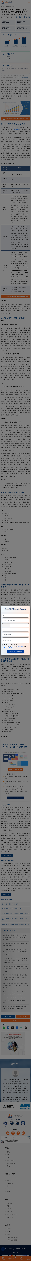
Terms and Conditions (9, 647)
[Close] (29, 607)
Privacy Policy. (21, 646)
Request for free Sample (15, 651)
